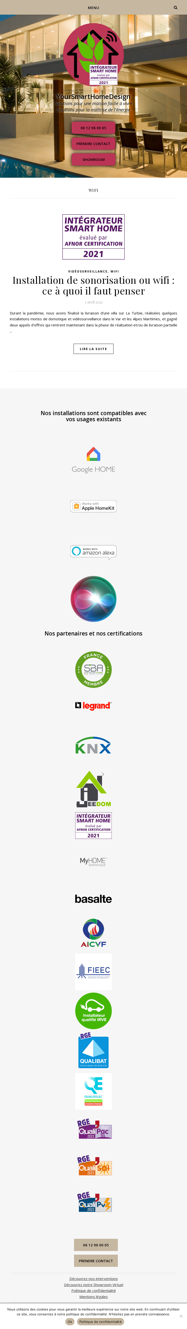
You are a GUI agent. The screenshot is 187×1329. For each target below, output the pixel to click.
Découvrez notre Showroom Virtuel (93, 1284)
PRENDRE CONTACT (93, 143)
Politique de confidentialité (93, 1290)
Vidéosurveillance (88, 271)
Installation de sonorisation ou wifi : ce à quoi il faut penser (93, 285)
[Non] (180, 1316)
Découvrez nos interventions (93, 1278)
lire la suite (93, 349)
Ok (70, 1322)
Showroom (94, 159)
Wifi (115, 271)
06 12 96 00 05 (93, 127)
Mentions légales (93, 1296)
